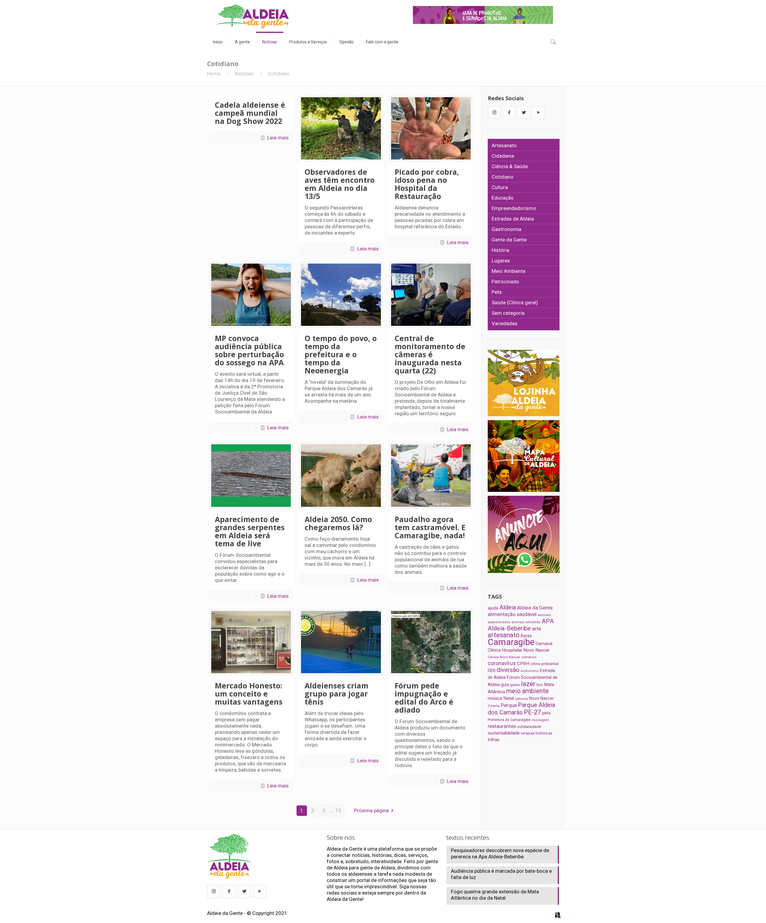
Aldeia (507, 607)
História (500, 250)
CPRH (523, 663)
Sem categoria (508, 313)
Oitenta (494, 706)
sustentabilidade (504, 733)
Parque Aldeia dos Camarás (521, 708)
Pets (497, 292)
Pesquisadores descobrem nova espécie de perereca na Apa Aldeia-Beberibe (500, 853)
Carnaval (544, 643)
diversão (508, 669)
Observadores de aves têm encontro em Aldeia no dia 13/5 (340, 184)
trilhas (493, 739)
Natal (508, 698)
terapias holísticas (536, 733)
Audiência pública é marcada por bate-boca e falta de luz (501, 874)
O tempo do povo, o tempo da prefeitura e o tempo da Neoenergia (341, 354)
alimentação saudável (512, 614)
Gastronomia (506, 229)
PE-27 (532, 712)
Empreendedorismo (514, 208)
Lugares (501, 261)
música (495, 698)
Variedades (504, 323)
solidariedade (529, 726)
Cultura (500, 187)
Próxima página (371, 810)
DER (492, 670)
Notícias (244, 74)
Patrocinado (505, 282)
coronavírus (502, 663)
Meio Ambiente (508, 271)
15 (338, 810)
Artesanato (504, 145)
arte (536, 629)
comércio (528, 657)
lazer (528, 684)
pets (546, 713)
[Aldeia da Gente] (252, 16)
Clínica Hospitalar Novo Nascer (519, 650)
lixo (539, 684)
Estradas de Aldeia (513, 219)
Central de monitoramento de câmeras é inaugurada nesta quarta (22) (430, 354)
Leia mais (278, 138)
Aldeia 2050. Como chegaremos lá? (338, 523)
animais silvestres (525, 622)
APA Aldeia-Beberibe (521, 625)
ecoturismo (530, 671)
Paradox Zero (558, 915)
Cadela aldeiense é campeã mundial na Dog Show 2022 (250, 113)
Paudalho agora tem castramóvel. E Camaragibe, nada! (430, 527)
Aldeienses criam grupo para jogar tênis (336, 693)
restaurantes (502, 726)
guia (505, 684)
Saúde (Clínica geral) (515, 302)
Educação (503, 198)
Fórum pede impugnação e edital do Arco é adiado (424, 697)
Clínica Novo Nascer (504, 657)
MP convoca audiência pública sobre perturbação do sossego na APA (249, 350)
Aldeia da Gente (535, 608)
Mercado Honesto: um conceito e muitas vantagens (248, 693)
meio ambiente (527, 691)
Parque (509, 705)
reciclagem (540, 720)
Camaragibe (511, 642)
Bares (526, 635)
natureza (521, 699)
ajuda (493, 608)
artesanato (503, 635)
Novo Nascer (541, 698)
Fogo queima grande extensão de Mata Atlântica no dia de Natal (495, 895)
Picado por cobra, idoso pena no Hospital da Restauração (427, 184)
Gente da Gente (509, 240)
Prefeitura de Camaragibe (509, 719)
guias (515, 684)
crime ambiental (544, 664)
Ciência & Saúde (510, 166)
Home (214, 74)
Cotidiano (502, 177)
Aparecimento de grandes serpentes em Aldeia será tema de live (250, 531)
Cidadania (503, 156)
